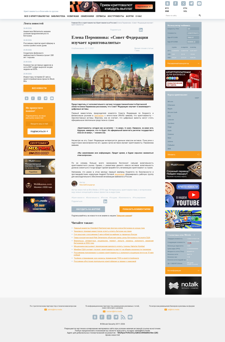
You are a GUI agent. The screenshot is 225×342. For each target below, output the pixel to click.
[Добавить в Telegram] (135, 30)
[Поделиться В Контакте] (146, 30)
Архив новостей (112, 335)
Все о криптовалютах (36, 16)
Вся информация (174, 271)
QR (156, 333)
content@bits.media (114, 311)
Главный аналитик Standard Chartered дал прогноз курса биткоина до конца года (109, 228)
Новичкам (73, 16)
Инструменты (116, 16)
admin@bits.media (55, 310)
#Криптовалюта (77, 198)
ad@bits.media (173, 310)
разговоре (99, 115)
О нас (138, 16)
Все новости (39, 88)
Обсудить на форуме (88, 209)
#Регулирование (139, 198)
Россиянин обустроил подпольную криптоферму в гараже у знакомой (105, 261)
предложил (119, 174)
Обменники (87, 16)
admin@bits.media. (142, 331)
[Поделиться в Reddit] (152, 30)
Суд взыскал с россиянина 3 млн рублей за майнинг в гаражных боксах (105, 234)
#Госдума (113, 198)
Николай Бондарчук (87, 185)
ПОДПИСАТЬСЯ (38, 132)
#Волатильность (92, 198)
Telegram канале (124, 216)
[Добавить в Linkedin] (141, 30)
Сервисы (101, 16)
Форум (130, 16)
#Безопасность (125, 198)
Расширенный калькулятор (178, 63)
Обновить (171, 155)
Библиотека (58, 16)
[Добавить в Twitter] (130, 30)
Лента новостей (33, 23)
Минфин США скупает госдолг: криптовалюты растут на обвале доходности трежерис (112, 249)
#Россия (104, 198)
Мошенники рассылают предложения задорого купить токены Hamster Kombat (109, 246)
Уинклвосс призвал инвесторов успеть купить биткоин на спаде (103, 231)
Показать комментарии (136, 209)
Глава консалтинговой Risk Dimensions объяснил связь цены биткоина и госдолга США (112, 237)
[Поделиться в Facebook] (125, 30)
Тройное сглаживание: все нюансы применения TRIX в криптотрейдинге (106, 258)
